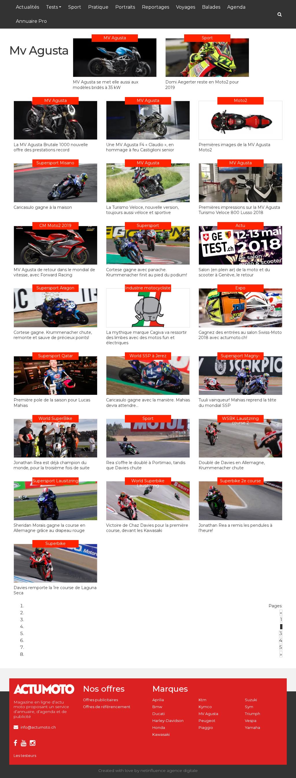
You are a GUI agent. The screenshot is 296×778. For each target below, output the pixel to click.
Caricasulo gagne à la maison (43, 207)
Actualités (27, 7)
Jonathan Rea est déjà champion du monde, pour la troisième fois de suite (52, 465)
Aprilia (158, 700)
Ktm (202, 700)
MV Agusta (208, 714)
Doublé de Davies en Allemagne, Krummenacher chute (232, 465)
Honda (158, 727)
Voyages (185, 7)
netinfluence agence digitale (169, 770)
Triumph (252, 714)
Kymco (205, 707)
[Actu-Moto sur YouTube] (25, 744)
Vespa (250, 721)
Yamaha (252, 727)
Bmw (157, 707)
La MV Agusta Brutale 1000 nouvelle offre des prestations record (51, 147)
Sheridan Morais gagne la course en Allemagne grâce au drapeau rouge (49, 528)
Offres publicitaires (100, 700)
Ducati (158, 714)
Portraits (125, 7)
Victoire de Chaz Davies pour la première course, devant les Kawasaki (147, 528)
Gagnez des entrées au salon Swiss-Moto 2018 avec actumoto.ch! (240, 335)
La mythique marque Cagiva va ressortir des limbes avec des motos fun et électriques (146, 337)
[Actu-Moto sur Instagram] (34, 744)
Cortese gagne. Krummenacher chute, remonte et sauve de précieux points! (53, 335)
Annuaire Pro (31, 21)
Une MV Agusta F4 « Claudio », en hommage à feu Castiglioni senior (140, 147)
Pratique (98, 7)
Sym (249, 707)
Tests (52, 7)
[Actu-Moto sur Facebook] (17, 744)
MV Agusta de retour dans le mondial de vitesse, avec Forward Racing (54, 272)
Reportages (155, 7)
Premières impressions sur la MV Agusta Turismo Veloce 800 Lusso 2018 (239, 210)
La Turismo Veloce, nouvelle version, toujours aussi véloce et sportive (142, 210)
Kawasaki (161, 734)
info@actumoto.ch (38, 727)
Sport (74, 7)
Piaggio (206, 727)
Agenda (236, 7)
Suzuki (251, 700)
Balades (211, 7)
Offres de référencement (106, 707)
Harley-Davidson (168, 721)
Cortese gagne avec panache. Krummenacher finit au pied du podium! (146, 272)
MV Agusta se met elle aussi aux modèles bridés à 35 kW (105, 84)
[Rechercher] (280, 14)
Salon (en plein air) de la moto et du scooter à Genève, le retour (234, 272)
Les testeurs (25, 755)
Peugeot (207, 721)
